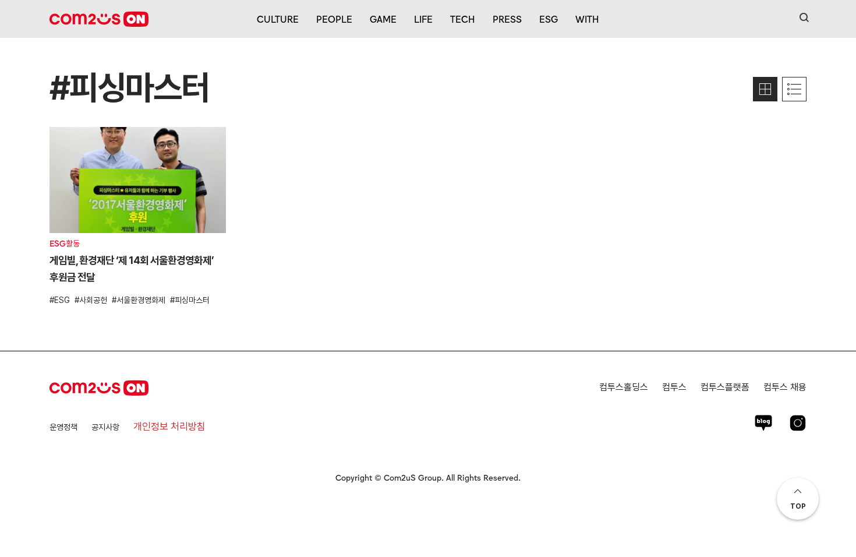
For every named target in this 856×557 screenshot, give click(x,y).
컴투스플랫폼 (725, 387)
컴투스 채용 (785, 387)
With (587, 18)
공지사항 (105, 427)
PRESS (507, 18)
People (334, 18)
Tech (462, 18)
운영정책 (63, 427)
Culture (278, 18)
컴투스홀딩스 (623, 387)
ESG (548, 18)
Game (383, 18)
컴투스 (674, 387)
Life (423, 18)
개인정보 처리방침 (169, 426)
